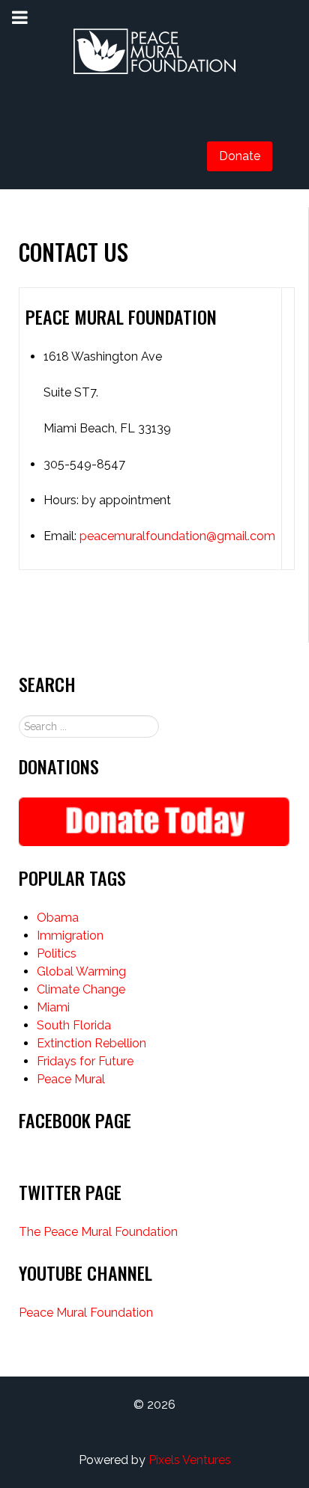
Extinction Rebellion (91, 1043)
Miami (53, 1007)
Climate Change (81, 989)
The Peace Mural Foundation (98, 1232)
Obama (58, 917)
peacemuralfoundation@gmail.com (177, 536)
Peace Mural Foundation (86, 1312)
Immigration (70, 935)
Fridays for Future (85, 1061)
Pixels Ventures (189, 1460)
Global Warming (81, 971)
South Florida (74, 1025)
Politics (56, 953)
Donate (239, 156)
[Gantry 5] (154, 52)
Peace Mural (71, 1079)
